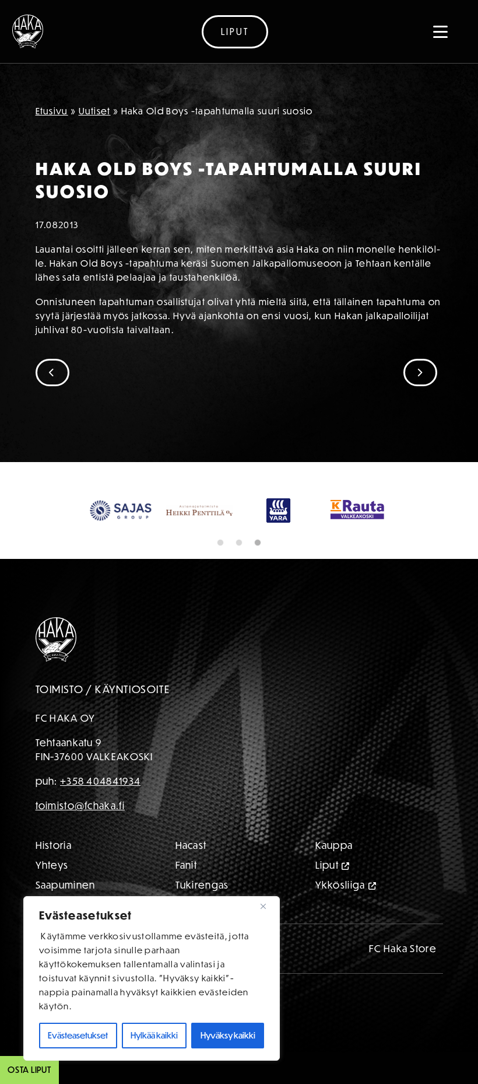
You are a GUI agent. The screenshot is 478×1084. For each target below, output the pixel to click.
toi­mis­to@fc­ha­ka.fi (80, 805)
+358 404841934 (100, 781)
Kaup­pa (334, 845)
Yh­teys (52, 865)
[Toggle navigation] (441, 31)
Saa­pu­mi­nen (66, 885)
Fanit (186, 865)
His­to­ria (54, 845)
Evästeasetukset (78, 1035)
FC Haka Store (403, 948)
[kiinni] (268, 906)
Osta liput (29, 1069)
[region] (151, 978)
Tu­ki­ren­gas (202, 885)
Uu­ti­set (95, 111)
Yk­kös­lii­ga (340, 885)
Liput (235, 31)
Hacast (191, 845)
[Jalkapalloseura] (27, 31)
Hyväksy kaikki (228, 1035)
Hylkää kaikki (154, 1035)
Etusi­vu (52, 111)
